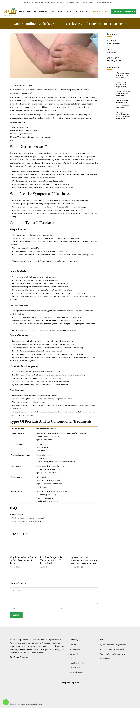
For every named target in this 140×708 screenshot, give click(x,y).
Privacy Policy (75, 667)
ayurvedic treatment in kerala (31, 652)
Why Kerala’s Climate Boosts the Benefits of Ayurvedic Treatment (23, 560)
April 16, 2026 (15, 567)
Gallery (62, 2)
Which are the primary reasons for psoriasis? (28, 518)
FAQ (12, 140)
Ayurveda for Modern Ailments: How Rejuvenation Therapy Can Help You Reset (84, 560)
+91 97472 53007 (88, 2)
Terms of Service (76, 672)
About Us (27, 2)
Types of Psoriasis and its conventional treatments (30, 137)
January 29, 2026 (77, 567)
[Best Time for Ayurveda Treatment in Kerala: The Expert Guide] (53, 547)
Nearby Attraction (73, 2)
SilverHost (38, 704)
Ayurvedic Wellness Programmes (113, 645)
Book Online (105, 658)
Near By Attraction (77, 663)
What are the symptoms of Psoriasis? (25, 130)
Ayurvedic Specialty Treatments (112, 654)
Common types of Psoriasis (21, 134)
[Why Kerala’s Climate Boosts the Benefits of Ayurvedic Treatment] (23, 547)
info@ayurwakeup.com (104, 2)
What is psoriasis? (18, 514)
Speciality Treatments (114, 59)
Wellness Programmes (114, 42)
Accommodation (38, 2)
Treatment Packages (113, 51)
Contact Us (54, 2)
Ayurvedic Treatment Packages (112, 649)
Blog (47, 2)
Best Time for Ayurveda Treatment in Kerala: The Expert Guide (51, 560)
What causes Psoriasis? (20, 127)
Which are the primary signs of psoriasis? (27, 521)
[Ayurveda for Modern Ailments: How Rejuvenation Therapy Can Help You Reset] (84, 547)
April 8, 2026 (44, 567)
